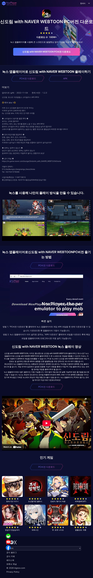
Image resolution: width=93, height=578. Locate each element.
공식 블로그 (11, 552)
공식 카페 (10, 556)
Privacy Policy (12, 572)
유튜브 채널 (11, 564)
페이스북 (10, 560)
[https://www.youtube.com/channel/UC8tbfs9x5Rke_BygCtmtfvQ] (8, 541)
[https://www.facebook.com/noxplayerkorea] (8, 547)
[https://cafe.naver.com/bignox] (8, 536)
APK (65, 78)
